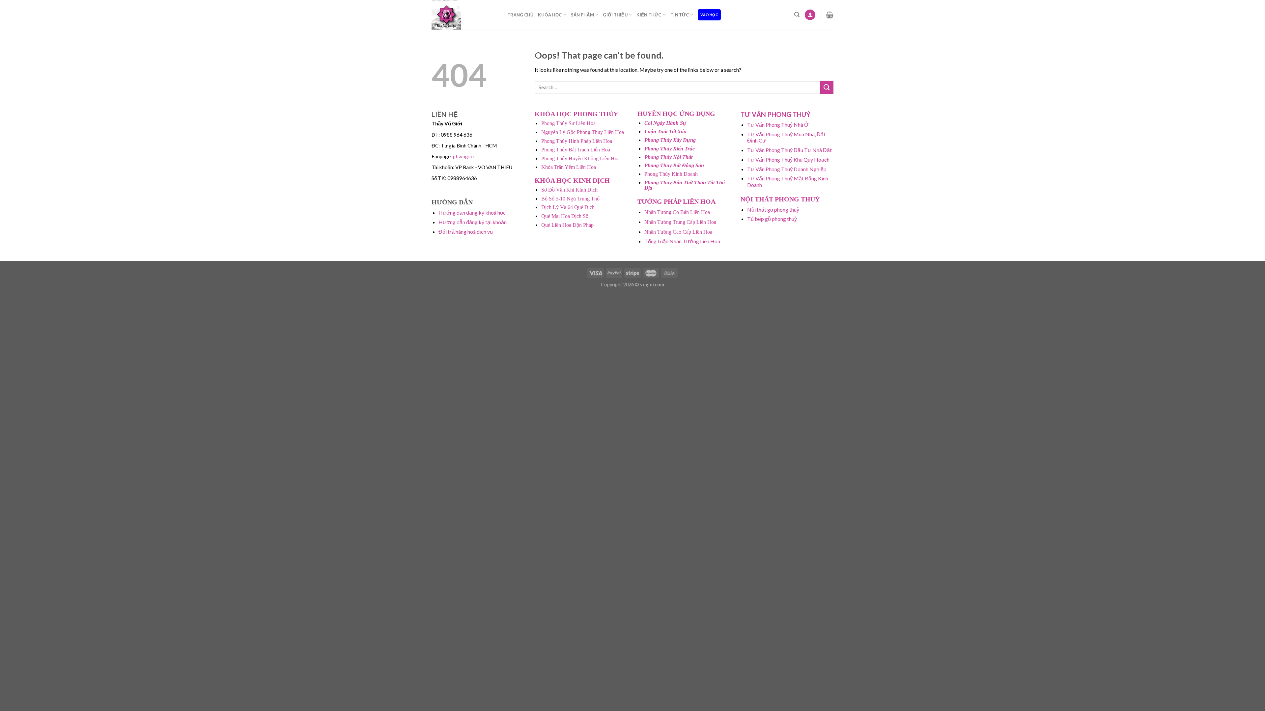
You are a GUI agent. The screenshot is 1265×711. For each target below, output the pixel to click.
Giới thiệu (615, 14)
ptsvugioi (463, 156)
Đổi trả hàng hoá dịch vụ (465, 231)
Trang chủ (520, 14)
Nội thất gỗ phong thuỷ (773, 209)
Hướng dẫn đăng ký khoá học (472, 212)
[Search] (797, 14)
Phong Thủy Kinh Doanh (671, 174)
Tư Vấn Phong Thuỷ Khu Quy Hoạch (788, 159)
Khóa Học (550, 14)
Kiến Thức (648, 14)
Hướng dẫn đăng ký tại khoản (472, 222)
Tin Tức (679, 14)
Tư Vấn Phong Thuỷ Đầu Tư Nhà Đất (789, 150)
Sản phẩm (582, 14)
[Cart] (829, 15)
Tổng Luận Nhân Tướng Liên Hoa (682, 241)
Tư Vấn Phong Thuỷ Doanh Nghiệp (787, 169)
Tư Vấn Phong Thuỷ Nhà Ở (778, 124)
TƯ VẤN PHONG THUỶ (775, 114)
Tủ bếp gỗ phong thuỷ (772, 219)
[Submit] (826, 87)
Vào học (709, 15)
